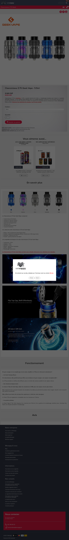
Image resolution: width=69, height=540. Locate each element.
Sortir (37, 278)
